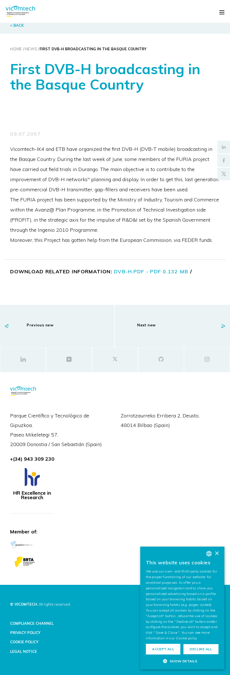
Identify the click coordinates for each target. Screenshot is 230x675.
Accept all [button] (163, 649)
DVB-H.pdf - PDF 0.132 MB (151, 271)
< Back (17, 25)
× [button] (217, 553)
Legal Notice (23, 651)
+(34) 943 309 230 (32, 459)
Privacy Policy (25, 632)
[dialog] (182, 608)
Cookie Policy (24, 642)
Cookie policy (186, 638)
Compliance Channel (32, 623)
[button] (182, 661)
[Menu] (221, 12)
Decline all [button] (201, 649)
